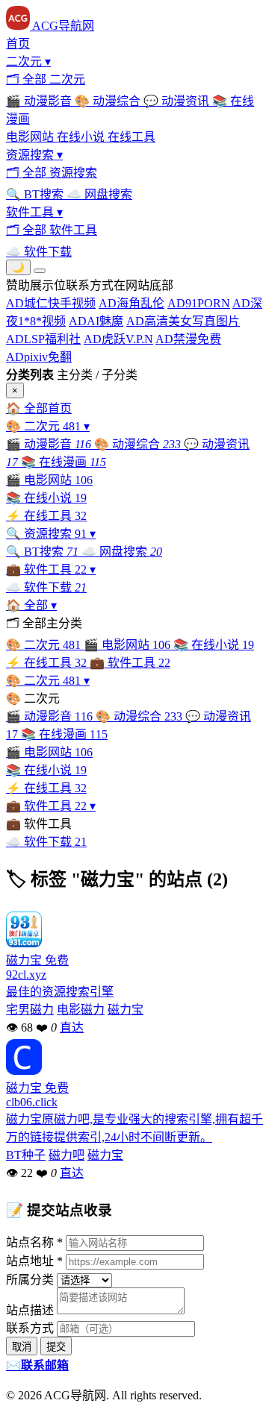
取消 (21, 1346)
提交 (56, 1346)
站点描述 (30, 1310)
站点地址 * (34, 1261)
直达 (72, 1027)
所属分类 (30, 1279)
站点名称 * (34, 1242)
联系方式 (30, 1328)
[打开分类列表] (40, 271)
